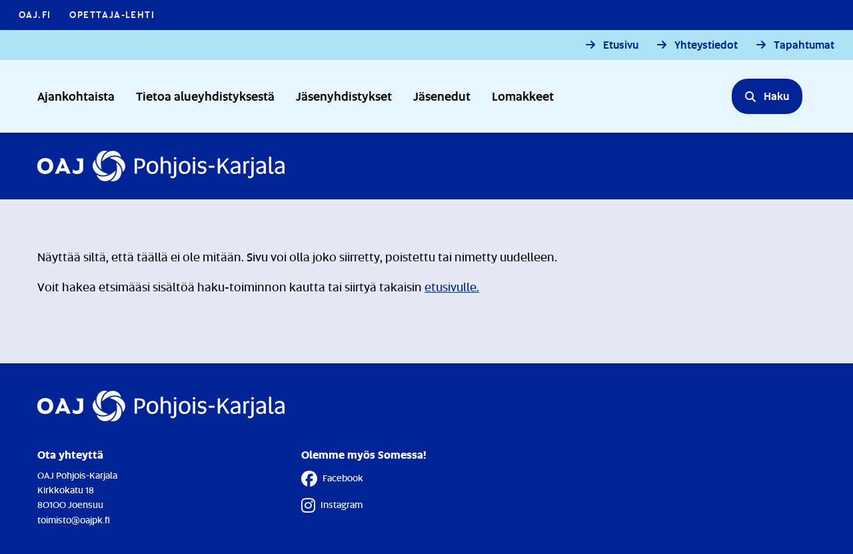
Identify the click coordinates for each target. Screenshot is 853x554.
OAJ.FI (35, 14)
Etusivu (620, 45)
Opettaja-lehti (112, 14)
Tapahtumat (804, 45)
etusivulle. (452, 287)
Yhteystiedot (706, 45)
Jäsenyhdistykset (344, 95)
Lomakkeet (523, 95)
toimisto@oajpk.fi (73, 519)
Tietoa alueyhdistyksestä (205, 95)
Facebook (343, 477)
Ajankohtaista (76, 95)
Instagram (342, 504)
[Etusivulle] (161, 166)
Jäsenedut (441, 95)
